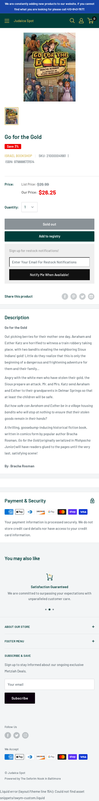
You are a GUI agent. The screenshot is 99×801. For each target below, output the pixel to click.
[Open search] (72, 20)
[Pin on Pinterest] (73, 296)
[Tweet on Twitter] (82, 296)
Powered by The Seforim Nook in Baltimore (33, 778)
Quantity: (12, 207)
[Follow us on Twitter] (16, 735)
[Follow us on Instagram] (25, 735)
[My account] (81, 20)
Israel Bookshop (18, 156)
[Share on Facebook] (65, 296)
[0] (90, 20)
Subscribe (20, 698)
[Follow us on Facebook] (8, 735)
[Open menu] (7, 21)
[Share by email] (91, 296)
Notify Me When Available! (49, 275)
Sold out (49, 224)
